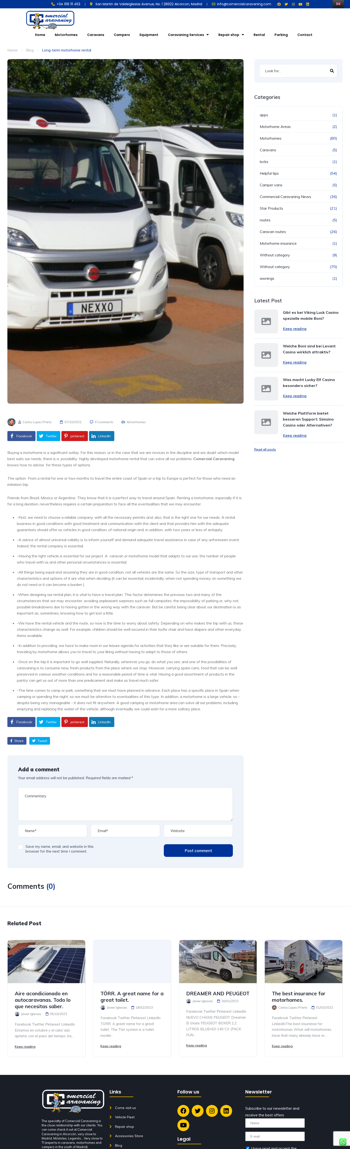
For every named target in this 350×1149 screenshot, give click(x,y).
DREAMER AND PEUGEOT (218, 993)
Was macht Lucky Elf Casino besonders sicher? (309, 382)
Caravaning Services (186, 34)
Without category (275, 255)
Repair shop (228, 34)
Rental (259, 34)
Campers (122, 34)
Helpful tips (269, 173)
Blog (30, 50)
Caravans (95, 34)
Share (18, 741)
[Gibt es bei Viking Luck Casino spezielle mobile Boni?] (266, 321)
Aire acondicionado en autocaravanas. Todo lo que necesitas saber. (42, 999)
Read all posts (265, 449)
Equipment (149, 34)
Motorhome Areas (275, 126)
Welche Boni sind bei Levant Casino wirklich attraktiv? (309, 349)
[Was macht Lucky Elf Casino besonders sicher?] (266, 389)
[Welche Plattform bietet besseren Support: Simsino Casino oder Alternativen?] (266, 422)
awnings (267, 278)
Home (40, 34)
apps (264, 114)
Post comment (198, 850)
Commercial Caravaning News (285, 196)
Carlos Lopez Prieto (37, 422)
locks (264, 161)
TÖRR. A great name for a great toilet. (132, 996)
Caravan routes (273, 231)
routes (265, 220)
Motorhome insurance (278, 243)
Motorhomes (66, 34)
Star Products (271, 208)
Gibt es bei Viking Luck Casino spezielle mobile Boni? (311, 315)
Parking (281, 34)
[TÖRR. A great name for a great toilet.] (132, 961)
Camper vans (271, 185)
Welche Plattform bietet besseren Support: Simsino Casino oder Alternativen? (308, 419)
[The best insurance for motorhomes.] (303, 961)
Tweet (41, 741)
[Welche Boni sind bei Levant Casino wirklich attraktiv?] (266, 355)
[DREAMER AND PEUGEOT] (218, 961)
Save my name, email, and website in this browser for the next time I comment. (59, 849)
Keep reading (294, 328)
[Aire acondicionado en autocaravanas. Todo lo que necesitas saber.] (46, 961)
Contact (304, 34)
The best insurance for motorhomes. (298, 996)
